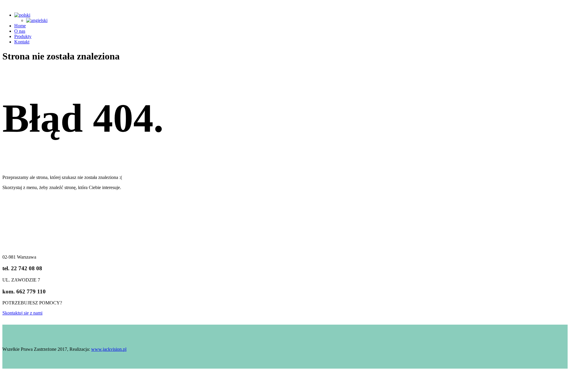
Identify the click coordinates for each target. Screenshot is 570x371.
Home (20, 25)
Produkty (22, 36)
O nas (19, 31)
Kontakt (21, 41)
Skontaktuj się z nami (22, 312)
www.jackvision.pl (108, 349)
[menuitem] (22, 15)
